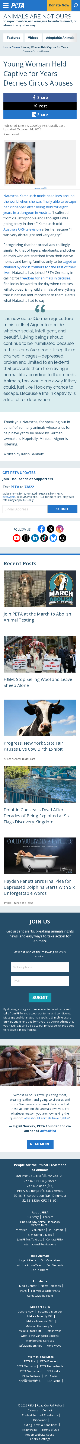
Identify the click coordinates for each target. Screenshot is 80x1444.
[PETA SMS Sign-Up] (26, 538)
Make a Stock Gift (30, 1330)
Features (13, 37)
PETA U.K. (30, 1361)
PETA (15, 486)
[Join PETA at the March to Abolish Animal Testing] (40, 600)
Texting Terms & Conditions (40, 1425)
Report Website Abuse (39, 1434)
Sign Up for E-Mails (40, 1234)
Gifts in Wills (53, 1330)
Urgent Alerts (27, 1260)
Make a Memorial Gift (40, 1321)
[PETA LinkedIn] (35, 538)
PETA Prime (56, 1229)
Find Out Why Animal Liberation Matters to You (40, 1223)
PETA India (53, 1371)
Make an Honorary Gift (40, 1326)
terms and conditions (56, 1013)
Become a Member (50, 1311)
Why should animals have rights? (46, 1118)
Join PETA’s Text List (29, 1239)
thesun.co (38, 188)
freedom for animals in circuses (45, 278)
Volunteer (38, 1229)
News (16, 47)
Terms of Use (50, 1429)
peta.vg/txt (9, 497)
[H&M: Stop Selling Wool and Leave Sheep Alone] (40, 665)
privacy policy (52, 1026)
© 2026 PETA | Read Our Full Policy (40, 1405)
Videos (33, 37)
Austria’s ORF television (22, 229)
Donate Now (25, 1311)
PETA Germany (26, 1366)
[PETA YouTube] (16, 538)
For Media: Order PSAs (45, 1290)
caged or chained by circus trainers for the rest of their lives (40, 267)
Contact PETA (54, 1239)
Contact (47, 1410)
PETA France (48, 1361)
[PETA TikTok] (44, 538)
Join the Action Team (29, 1265)
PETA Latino (53, 1380)
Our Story (32, 1217)
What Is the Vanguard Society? (40, 1335)
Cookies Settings (40, 1439)
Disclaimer (40, 1420)
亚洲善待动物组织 (30, 1380)
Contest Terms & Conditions (40, 1415)
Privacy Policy (29, 1429)
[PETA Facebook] (41, 529)
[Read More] (40, 1099)
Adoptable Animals (60, 37)
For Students (55, 1265)
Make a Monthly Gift (40, 1316)
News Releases (51, 1285)
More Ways (54, 1345)
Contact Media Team (40, 1295)
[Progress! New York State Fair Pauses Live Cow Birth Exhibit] (40, 731)
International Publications (40, 1244)
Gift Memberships (30, 1345)
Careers (48, 1217)
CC (45, 188)
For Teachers (40, 1270)
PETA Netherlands (51, 1366)
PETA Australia (31, 1376)
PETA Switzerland (31, 1371)
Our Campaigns (50, 1260)
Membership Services (40, 1340)
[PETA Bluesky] (53, 538)
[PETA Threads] (62, 538)
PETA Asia (51, 1376)
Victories (21, 1229)
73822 (29, 486)
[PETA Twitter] (50, 529)
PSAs (23, 1290)
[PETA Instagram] (60, 529)
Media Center (27, 1285)
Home (7, 47)
